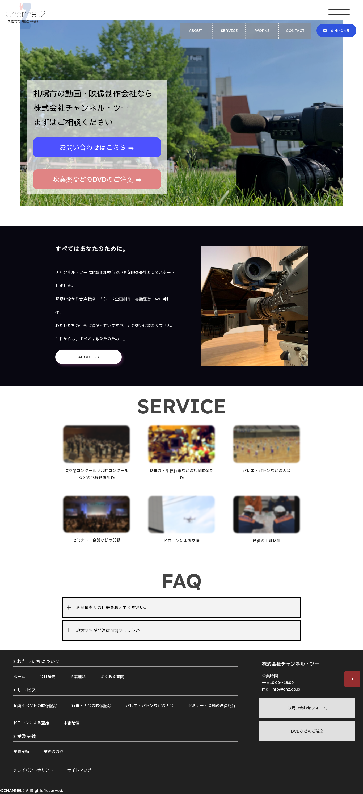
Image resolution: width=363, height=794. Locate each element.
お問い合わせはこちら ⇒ (97, 147)
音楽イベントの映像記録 (35, 705)
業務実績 (21, 751)
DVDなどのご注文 (307, 731)
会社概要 (48, 676)
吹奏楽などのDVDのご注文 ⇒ (97, 179)
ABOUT (195, 30)
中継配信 (71, 722)
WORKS (262, 30)
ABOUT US (88, 357)
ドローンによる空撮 (31, 722)
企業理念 (78, 676)
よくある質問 (112, 676)
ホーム (19, 676)
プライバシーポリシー (33, 770)
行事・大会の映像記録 (91, 705)
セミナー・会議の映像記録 (212, 705)
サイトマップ (79, 770)
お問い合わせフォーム (307, 708)
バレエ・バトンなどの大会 (150, 705)
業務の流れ (54, 751)
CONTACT (295, 30)
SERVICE (229, 30)
